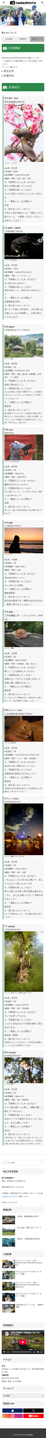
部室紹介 (23, 39)
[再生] (4, 1352)
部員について (37, 39)
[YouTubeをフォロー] (33, 1416)
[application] (23, 1342)
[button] (42, 1162)
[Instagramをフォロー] (12, 1416)
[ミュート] (38, 1352)
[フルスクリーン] (41, 1352)
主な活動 (8, 39)
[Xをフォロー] (33, 1410)
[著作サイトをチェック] (12, 1410)
